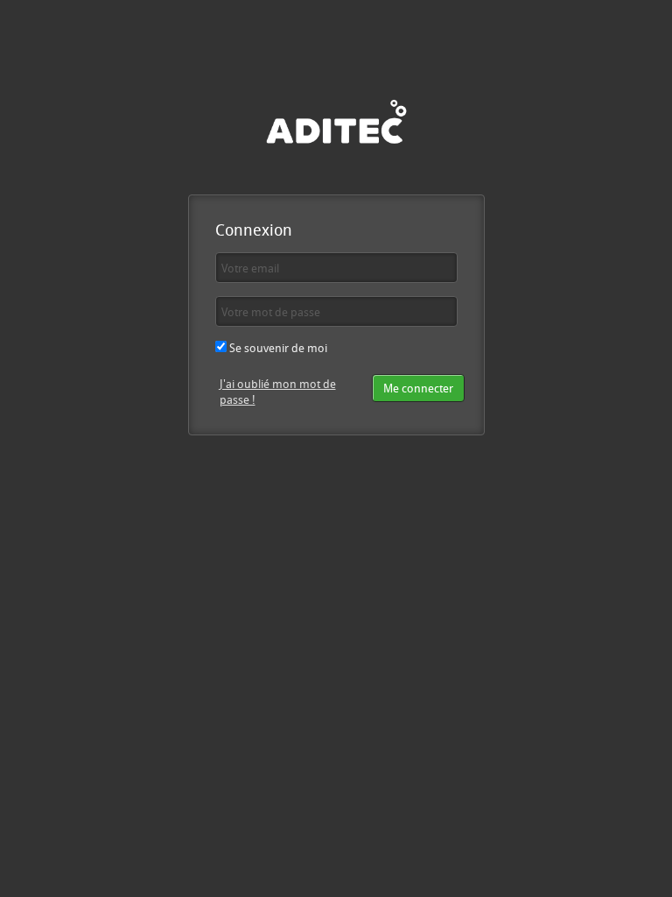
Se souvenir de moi (277, 348)
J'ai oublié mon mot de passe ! (278, 392)
